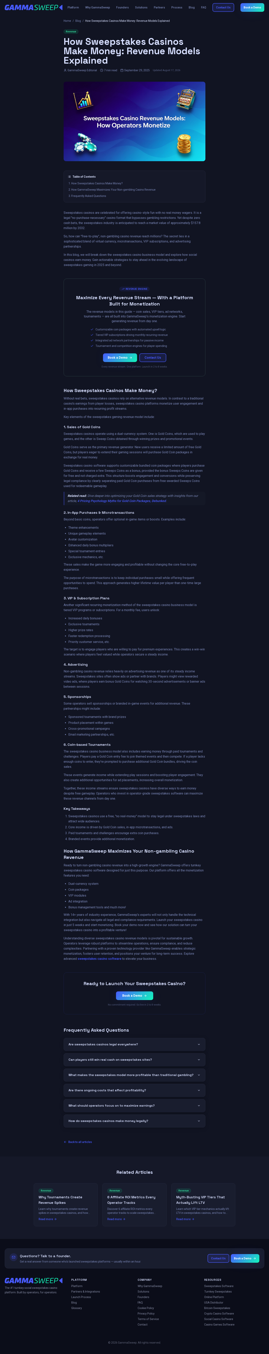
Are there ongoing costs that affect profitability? (107, 1090)
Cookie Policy (146, 1308)
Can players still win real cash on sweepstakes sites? (110, 1060)
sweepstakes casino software (99, 959)
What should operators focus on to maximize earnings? (112, 1105)
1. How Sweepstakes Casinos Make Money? (96, 183)
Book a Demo (252, 7)
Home (67, 20)
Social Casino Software (218, 1319)
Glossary (76, 1308)
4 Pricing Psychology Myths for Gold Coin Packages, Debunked (121, 501)
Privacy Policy (146, 1313)
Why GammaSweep (97, 7)
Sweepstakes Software (219, 1286)
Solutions (141, 7)
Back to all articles (80, 1142)
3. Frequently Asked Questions (87, 195)
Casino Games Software (219, 1324)
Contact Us (223, 7)
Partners (159, 7)
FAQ (203, 7)
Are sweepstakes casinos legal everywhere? (103, 1044)
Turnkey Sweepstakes (218, 1291)
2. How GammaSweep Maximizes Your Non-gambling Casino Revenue (112, 189)
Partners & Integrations (85, 1291)
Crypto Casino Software (219, 1313)
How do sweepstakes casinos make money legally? (108, 1121)
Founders (122, 7)
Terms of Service (148, 1319)
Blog (192, 7)
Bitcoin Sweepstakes (217, 1308)
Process (176, 7)
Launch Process (81, 1297)
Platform (73, 7)
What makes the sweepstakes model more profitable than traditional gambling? (131, 1075)
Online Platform (214, 1297)
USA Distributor (213, 1302)
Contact (142, 1324)
